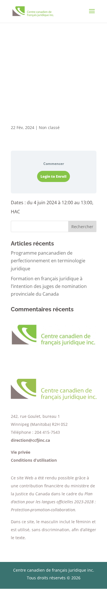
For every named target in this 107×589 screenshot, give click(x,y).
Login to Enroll (53, 176)
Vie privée (20, 452)
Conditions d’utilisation (34, 460)
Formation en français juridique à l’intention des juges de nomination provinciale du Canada (49, 286)
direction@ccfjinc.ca (30, 440)
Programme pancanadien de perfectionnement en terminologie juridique (48, 260)
